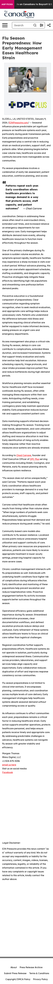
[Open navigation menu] (5, 25)
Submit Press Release (15, 973)
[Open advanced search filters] (41, 25)
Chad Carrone (23, 455)
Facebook (7, 772)
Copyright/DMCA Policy (17, 979)
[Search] (35, 25)
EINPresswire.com (18, 122)
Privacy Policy (40, 979)
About (13, 967)
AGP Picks (7, 4)
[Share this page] (49, 25)
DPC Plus (34, 459)
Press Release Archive (31, 967)
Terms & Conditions (39, 973)
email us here (9, 764)
